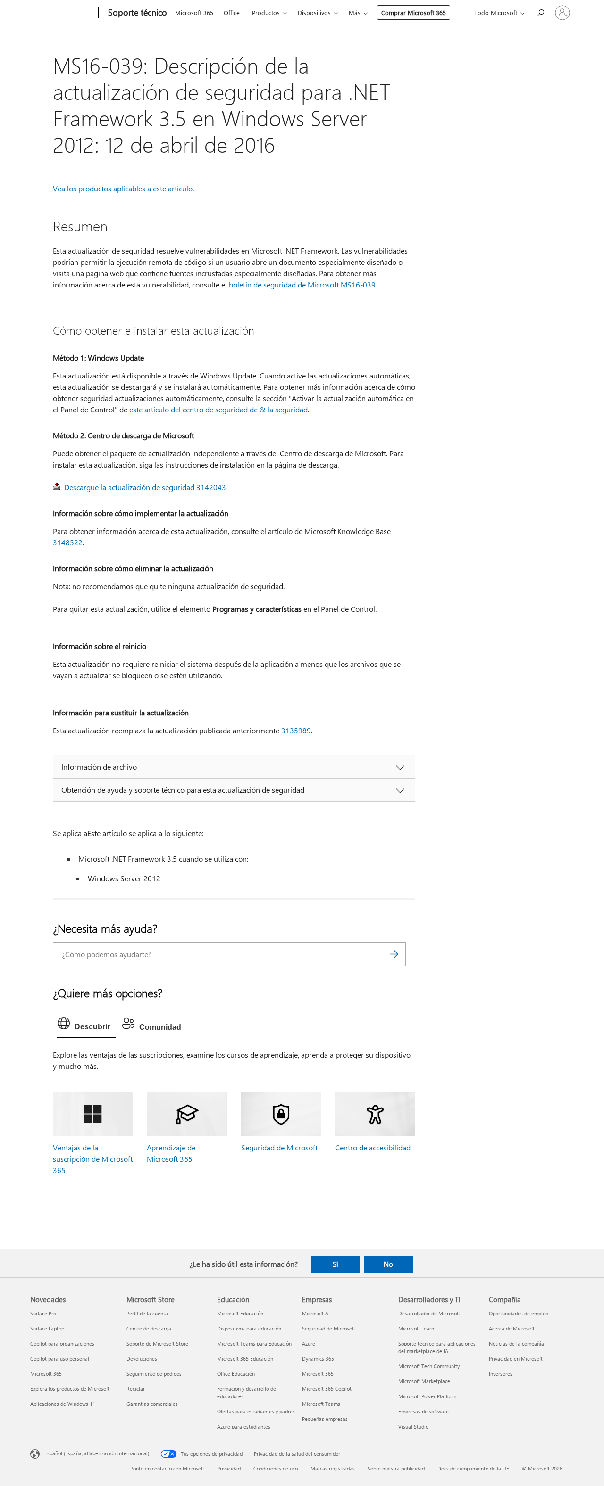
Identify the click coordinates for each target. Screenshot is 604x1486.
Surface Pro (43, 1313)
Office (232, 12)
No (388, 1264)
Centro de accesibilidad (373, 1147)
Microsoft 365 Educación (245, 1358)
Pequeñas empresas (325, 1418)
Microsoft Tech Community (429, 1366)
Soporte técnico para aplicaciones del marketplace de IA (437, 1347)
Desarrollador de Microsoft (429, 1313)
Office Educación (236, 1373)
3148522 (68, 542)
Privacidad (229, 1468)
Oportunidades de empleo (518, 1313)
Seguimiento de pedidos (154, 1373)
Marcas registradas (332, 1468)
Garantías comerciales (152, 1403)
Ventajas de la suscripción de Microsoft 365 (93, 1158)
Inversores (500, 1373)
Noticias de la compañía (516, 1343)
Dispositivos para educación (249, 1328)
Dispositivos (314, 12)
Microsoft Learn (416, 1328)
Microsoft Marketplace (424, 1381)
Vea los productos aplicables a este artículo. (123, 188)
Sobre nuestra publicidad (396, 1468)
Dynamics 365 (318, 1358)
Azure (308, 1343)
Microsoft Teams (321, 1403)
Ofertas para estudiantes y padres (256, 1411)
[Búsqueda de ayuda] (539, 12)
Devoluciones (141, 1358)
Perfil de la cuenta (147, 1313)
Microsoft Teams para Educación (254, 1343)
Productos (266, 12)
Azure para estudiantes (243, 1426)
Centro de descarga (148, 1328)
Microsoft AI (316, 1313)
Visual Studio (413, 1426)
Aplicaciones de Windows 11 (62, 1403)
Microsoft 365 (194, 12)
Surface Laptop (47, 1328)
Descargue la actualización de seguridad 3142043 (145, 487)
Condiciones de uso (275, 1468)
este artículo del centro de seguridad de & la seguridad (218, 409)
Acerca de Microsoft (512, 1328)
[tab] (86, 1025)
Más (355, 12)
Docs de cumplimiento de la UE (473, 1468)
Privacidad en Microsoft (516, 1358)
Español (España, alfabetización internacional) (96, 1452)
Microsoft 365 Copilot (327, 1388)
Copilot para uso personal (59, 1358)
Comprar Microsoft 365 (413, 12)
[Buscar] (394, 954)
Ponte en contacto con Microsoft (167, 1468)
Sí (335, 1264)
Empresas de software (423, 1411)
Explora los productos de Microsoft (69, 1388)
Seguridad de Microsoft (279, 1147)
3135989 (296, 730)
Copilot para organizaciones (62, 1343)
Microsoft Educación (240, 1313)
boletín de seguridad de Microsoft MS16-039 (302, 284)
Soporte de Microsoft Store (157, 1343)
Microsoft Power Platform (427, 1396)
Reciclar (135, 1388)
